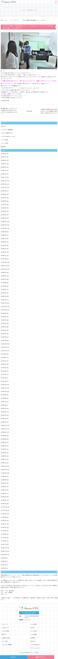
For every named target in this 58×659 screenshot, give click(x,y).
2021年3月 (3, 374)
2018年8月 (3, 479)
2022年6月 (3, 323)
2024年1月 (3, 259)
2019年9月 (3, 435)
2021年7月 (3, 361)
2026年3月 (3, 170)
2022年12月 (4, 303)
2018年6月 (3, 486)
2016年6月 (3, 568)
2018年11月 (4, 469)
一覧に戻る (29, 111)
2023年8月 (3, 276)
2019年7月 (3, 442)
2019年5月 (3, 449)
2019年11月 (4, 428)
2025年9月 (3, 191)
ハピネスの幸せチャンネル (8, 136)
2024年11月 (4, 225)
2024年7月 (3, 238)
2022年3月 (3, 333)
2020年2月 (3, 418)
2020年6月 (3, 405)
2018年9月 (3, 476)
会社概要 (32, 637)
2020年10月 (4, 391)
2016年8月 (3, 561)
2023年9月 (3, 272)
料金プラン (4, 634)
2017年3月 (3, 537)
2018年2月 (3, 500)
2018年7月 (3, 483)
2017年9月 (3, 517)
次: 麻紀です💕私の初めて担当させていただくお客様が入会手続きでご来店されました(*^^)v (48, 111)
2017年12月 (4, 507)
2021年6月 (3, 364)
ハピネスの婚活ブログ (14, 20)
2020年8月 (3, 398)
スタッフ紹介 (5, 641)
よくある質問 (33, 634)
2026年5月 (3, 163)
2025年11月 (4, 184)
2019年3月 (3, 456)
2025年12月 (4, 180)
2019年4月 (3, 452)
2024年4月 (3, 248)
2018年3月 (3, 496)
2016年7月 (3, 564)
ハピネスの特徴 (5, 631)
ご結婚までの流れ (6, 637)
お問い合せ (33, 641)
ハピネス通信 (4, 139)
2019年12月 (4, 425)
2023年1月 (3, 299)
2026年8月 (3, 153)
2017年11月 (4, 510)
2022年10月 (4, 310)
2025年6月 (3, 201)
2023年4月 (3, 289)
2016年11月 (4, 551)
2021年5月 (3, 367)
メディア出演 (4, 143)
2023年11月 (4, 265)
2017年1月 (3, 544)
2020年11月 (4, 388)
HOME (5, 20)
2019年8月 (3, 439)
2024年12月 (4, 221)
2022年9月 (3, 313)
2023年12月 (4, 262)
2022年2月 (3, 337)
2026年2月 (3, 174)
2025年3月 (3, 211)
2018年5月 (3, 490)
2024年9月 (3, 231)
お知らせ (3, 126)
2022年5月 (3, 327)
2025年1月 (3, 218)
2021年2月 (3, 378)
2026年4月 (3, 167)
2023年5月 (3, 286)
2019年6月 (3, 445)
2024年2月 (3, 255)
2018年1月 (3, 503)
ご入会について (5, 627)
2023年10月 (4, 269)
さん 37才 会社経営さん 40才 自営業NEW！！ (7, 592)
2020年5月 (3, 408)
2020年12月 (4, 384)
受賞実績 (3, 146)
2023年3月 (3, 293)
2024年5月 (3, 245)
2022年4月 (3, 330)
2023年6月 (3, 282)
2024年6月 (3, 242)
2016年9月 (3, 558)
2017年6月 (3, 527)
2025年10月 (4, 187)
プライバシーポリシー (35, 648)
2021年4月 (3, 371)
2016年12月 (4, 547)
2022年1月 (3, 340)
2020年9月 (3, 395)
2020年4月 (3, 411)
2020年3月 (3, 415)
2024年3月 (3, 252)
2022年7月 (3, 320)
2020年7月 (3, 401)
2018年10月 (4, 473)
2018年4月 (3, 493)
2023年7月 (3, 279)
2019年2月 (3, 459)
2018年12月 (4, 466)
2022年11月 (4, 306)
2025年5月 (3, 204)
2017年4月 (3, 534)
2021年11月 (4, 347)
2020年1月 (3, 422)
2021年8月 (3, 357)
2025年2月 (3, 214)
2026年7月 (3, 157)
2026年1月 (3, 177)
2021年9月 (3, 354)
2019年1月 (3, 462)
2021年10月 (4, 350)
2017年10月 (4, 513)
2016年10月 (4, 554)
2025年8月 (3, 194)
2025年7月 (3, 197)
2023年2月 (3, 296)
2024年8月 (3, 235)
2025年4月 (3, 208)
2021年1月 (3, 381)
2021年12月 (4, 344)
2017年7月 (3, 524)
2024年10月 (4, 228)
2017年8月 (3, 520)
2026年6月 (3, 160)
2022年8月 (3, 316)
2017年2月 (3, 541)
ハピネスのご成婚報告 (7, 129)
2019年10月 (4, 432)
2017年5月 (3, 530)
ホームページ (5, 624)
